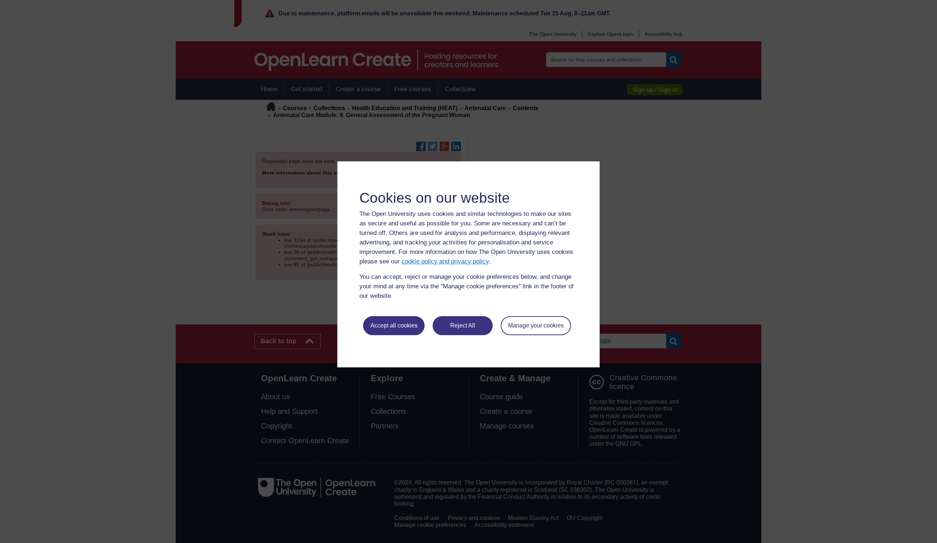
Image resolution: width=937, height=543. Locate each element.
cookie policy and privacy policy (445, 261)
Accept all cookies (394, 325)
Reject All (462, 325)
